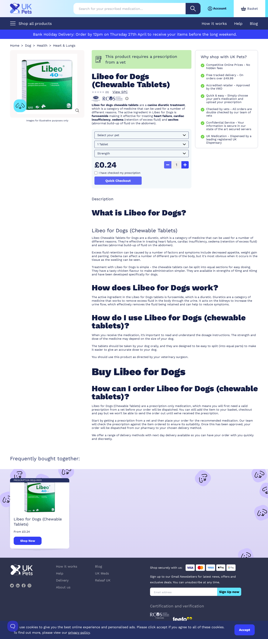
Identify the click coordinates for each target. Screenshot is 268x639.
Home (14, 45)
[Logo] (21, 8)
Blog (254, 23)
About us (63, 587)
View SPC (120, 92)
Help (238, 23)
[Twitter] (12, 585)
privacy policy (79, 632)
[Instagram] (29, 585)
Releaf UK (102, 580)
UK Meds (102, 573)
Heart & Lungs (64, 45)
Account (219, 8)
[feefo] (182, 619)
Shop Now (27, 541)
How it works (214, 23)
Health (42, 45)
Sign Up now (229, 592)
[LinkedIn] (18, 585)
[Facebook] (23, 585)
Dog (28, 45)
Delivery (62, 580)
